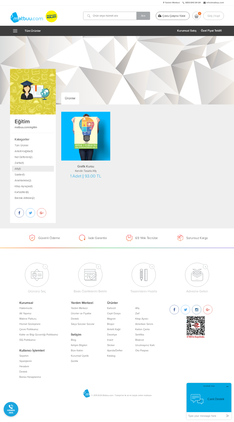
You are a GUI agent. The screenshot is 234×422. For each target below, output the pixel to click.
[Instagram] (196, 309)
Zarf (137, 313)
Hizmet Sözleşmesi (29, 324)
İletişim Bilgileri (79, 345)
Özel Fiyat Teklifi (211, 31)
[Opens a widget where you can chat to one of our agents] (209, 401)
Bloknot (139, 339)
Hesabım (24, 366)
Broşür (110, 324)
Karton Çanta (142, 329)
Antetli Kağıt (113, 329)
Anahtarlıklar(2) (23, 180)
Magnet (111, 318)
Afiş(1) (17, 168)
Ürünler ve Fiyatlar (81, 313)
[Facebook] (174, 309)
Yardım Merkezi (172, 2)
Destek (23, 371)
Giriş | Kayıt (213, 15)
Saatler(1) (19, 174)
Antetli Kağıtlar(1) (24, 151)
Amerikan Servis (144, 324)
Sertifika (139, 334)
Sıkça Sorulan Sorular (82, 324)
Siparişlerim (25, 361)
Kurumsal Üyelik (80, 355)
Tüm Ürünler (33, 30)
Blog (73, 339)
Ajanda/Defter (114, 350)
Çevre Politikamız (28, 329)
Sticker (111, 345)
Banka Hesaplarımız (30, 377)
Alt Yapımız (25, 313)
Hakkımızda (25, 308)
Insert (110, 339)
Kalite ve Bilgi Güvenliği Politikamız (38, 334)
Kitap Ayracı (141, 318)
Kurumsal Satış (187, 31)
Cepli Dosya (113, 313)
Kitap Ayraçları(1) (23, 186)
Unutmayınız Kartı (145, 345)
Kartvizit (111, 308)
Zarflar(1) (19, 163)
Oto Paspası (141, 350)
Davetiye (112, 334)
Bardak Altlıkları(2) (25, 198)
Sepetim (24, 355)
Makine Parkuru (28, 318)
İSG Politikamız (27, 339)
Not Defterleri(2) (23, 157)
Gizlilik (74, 361)
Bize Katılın (77, 350)
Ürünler (70, 98)
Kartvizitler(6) (22, 192)
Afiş (137, 308)
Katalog (111, 355)
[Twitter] (185, 309)
